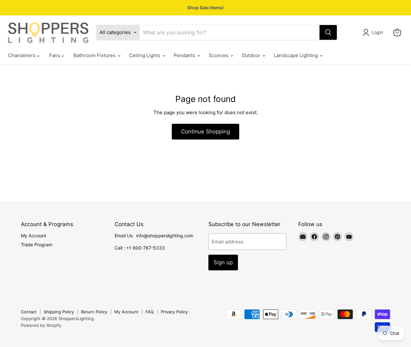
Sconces (219, 55)
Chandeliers (22, 55)
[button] (374, 32)
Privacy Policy (174, 311)
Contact (29, 311)
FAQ (149, 311)
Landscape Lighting (296, 55)
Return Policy (94, 311)
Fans (55, 55)
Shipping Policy (59, 311)
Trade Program (36, 244)
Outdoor (252, 55)
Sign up (223, 262)
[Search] (328, 32)
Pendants (185, 55)
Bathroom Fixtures (95, 55)
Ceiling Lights (145, 55)
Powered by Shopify (41, 325)
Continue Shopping (205, 131)
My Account (33, 235)
